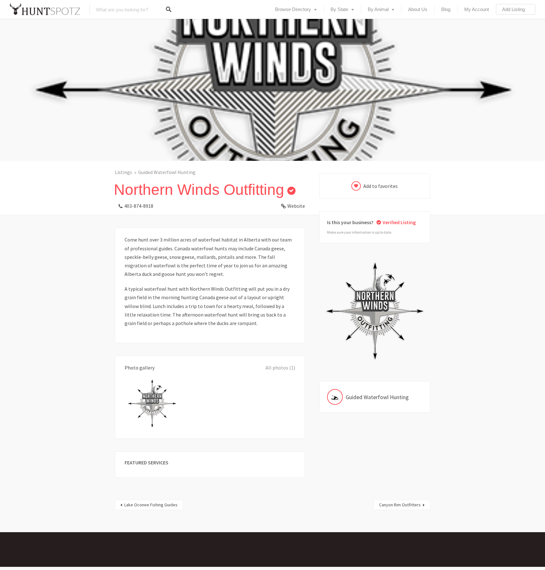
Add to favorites (380, 186)
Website (296, 206)
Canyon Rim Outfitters (400, 505)
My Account (476, 9)
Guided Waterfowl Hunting (167, 172)
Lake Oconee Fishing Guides (151, 505)
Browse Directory (293, 9)
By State (339, 9)
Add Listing (513, 9)
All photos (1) (280, 367)
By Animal (378, 9)
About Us (417, 9)
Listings (123, 172)
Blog (445, 9)
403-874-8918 (138, 206)
